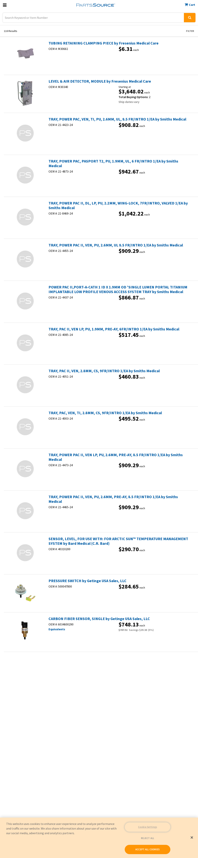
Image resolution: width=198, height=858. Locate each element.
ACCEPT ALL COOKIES (147, 849)
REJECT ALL (147, 838)
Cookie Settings (147, 827)
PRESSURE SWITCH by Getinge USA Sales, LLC (87, 580)
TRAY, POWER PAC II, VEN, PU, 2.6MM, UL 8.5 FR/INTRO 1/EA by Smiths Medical (116, 245)
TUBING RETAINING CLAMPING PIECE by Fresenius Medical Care (104, 43)
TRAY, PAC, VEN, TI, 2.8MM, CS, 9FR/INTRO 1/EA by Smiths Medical (105, 413)
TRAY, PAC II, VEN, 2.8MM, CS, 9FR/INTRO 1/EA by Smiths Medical (104, 371)
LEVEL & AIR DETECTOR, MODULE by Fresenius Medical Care (100, 81)
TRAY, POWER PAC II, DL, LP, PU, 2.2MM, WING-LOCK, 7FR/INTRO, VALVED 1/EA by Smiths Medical (118, 205)
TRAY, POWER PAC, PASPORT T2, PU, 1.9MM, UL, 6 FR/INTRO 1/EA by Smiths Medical (113, 163)
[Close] (192, 837)
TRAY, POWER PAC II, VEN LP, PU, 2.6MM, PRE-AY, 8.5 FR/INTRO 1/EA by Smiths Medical (116, 457)
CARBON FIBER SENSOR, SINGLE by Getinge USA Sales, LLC (99, 618)
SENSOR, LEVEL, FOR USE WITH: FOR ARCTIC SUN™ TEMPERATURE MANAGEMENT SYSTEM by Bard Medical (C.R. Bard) (118, 541)
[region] (99, 838)
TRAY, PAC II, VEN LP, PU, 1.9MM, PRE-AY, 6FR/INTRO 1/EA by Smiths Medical (114, 329)
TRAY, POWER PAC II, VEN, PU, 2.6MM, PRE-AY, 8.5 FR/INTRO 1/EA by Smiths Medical (113, 499)
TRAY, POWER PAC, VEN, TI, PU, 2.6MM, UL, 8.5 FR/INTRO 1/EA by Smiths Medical (117, 119)
